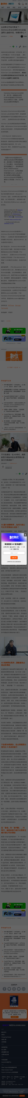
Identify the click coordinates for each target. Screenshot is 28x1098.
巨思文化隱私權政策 (16, 561)
